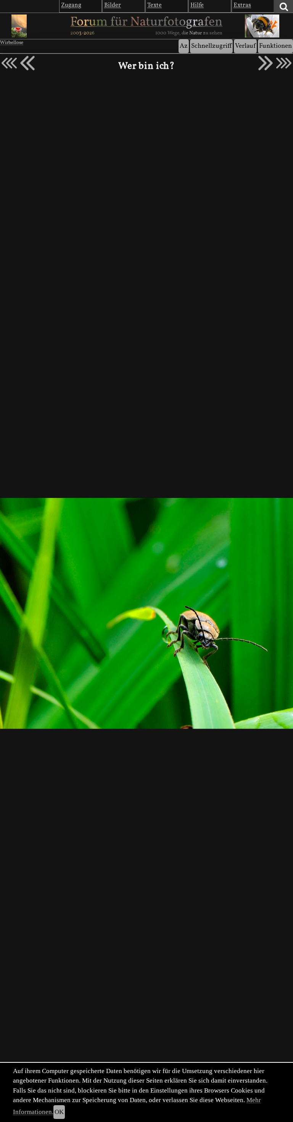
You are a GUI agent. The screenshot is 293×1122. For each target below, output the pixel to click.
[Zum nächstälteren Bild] (284, 63)
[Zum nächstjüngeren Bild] (9, 63)
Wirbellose (11, 42)
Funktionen (275, 46)
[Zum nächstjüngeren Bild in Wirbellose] (27, 63)
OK (59, 1112)
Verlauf (245, 46)
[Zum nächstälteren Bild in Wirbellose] (265, 63)
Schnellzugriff (211, 46)
